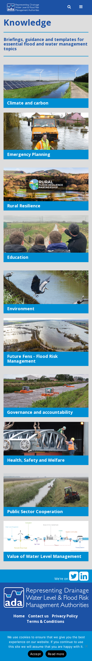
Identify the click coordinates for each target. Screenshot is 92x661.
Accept (35, 654)
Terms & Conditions (45, 621)
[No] (86, 646)
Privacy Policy (65, 616)
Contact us (38, 616)
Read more (56, 654)
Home (19, 616)
